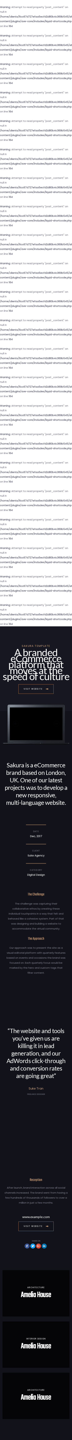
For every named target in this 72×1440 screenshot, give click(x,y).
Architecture (36, 1287)
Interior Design (36, 1338)
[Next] (56, 724)
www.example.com (36, 1217)
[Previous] (16, 724)
